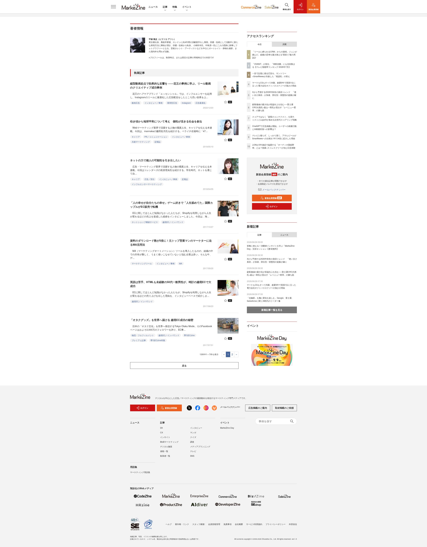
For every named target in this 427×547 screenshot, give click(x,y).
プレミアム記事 (139, 340)
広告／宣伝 (149, 179)
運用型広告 (172, 102)
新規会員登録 (273, 198)
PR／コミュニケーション (155, 136)
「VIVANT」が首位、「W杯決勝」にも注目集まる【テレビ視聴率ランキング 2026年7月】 (273, 65)
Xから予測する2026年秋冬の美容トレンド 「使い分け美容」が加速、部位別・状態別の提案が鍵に (274, 94)
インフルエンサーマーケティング (147, 184)
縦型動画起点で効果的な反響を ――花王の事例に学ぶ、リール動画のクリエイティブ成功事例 (170, 85)
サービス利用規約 (254, 524)
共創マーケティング (141, 141)
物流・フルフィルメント (143, 335)
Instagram (186, 102)
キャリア (136, 136)
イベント (186, 6)
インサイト (165, 437)
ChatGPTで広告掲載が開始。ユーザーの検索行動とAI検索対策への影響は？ (274, 127)
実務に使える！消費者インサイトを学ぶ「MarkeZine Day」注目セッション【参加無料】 (271, 247)
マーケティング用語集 (140, 472)
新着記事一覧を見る (271, 309)
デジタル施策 (166, 446)
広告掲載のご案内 (257, 407)
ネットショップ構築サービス (145, 222)
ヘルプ (169, 524)
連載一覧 (164, 451)
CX (161, 432)
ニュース (153, 6)
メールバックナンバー (274, 189)
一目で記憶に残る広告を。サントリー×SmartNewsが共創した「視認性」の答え (271, 75)
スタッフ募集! (198, 524)
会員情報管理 (214, 524)
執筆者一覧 (165, 455)
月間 (284, 44)
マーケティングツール (142, 263)
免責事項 (228, 524)
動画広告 (136, 102)
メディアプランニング (200, 446)
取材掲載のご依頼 (284, 407)
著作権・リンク (182, 524)
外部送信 (293, 524)
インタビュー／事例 (153, 102)
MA (180, 263)
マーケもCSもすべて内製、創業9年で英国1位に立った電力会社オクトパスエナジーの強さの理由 (274, 84)
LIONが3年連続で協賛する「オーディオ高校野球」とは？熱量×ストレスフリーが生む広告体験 (273, 146)
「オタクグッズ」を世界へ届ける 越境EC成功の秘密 (161, 320)
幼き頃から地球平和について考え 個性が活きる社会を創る (166, 121)
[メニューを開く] (113, 6)
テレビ (193, 451)
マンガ (193, 432)
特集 (174, 6)
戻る (184, 365)
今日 (260, 44)
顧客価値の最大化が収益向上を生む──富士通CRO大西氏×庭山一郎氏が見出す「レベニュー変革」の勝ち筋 (274, 107)
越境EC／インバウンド (172, 222)
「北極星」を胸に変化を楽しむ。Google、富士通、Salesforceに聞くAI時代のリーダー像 (270, 299)
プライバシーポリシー (276, 524)
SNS (192, 455)
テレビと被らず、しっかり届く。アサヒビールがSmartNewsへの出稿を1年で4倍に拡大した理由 (274, 137)
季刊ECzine (189, 335)
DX (161, 427)
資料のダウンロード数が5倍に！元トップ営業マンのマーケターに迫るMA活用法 (171, 242)
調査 (192, 441)
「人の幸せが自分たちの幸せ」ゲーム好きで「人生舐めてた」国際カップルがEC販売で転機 (171, 205)
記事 (165, 6)
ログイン (274, 206)
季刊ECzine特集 (157, 340)
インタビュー (196, 427)
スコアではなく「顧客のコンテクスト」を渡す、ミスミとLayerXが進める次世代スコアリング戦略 (274, 118)
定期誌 (157, 141)
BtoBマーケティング (169, 441)
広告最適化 (200, 102)
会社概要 (239, 524)
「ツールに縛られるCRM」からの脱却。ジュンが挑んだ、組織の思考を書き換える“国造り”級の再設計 (274, 54)
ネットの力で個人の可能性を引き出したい (155, 160)
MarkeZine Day (227, 427)
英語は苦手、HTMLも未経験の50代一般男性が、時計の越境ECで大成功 (170, 284)
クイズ (193, 437)
